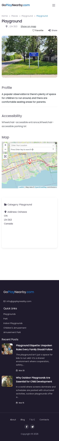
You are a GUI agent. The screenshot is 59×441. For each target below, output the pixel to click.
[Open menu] (53, 5)
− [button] (5, 149)
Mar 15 (21, 403)
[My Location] (32, 149)
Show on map (28, 26)
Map (5, 137)
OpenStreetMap (41, 187)
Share (54, 30)
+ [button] (5, 145)
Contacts (44, 419)
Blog (23, 419)
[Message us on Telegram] (32, 426)
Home (5, 15)
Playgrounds (9, 314)
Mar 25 (22, 370)
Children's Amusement (14, 327)
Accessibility (12, 116)
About (13, 419)
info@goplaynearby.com (19, 301)
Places (14, 15)
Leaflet (21, 187)
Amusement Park (12, 332)
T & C (32, 419)
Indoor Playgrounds (12, 323)
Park (5, 318)
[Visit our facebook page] (26, 426)
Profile (7, 87)
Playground (27, 15)
